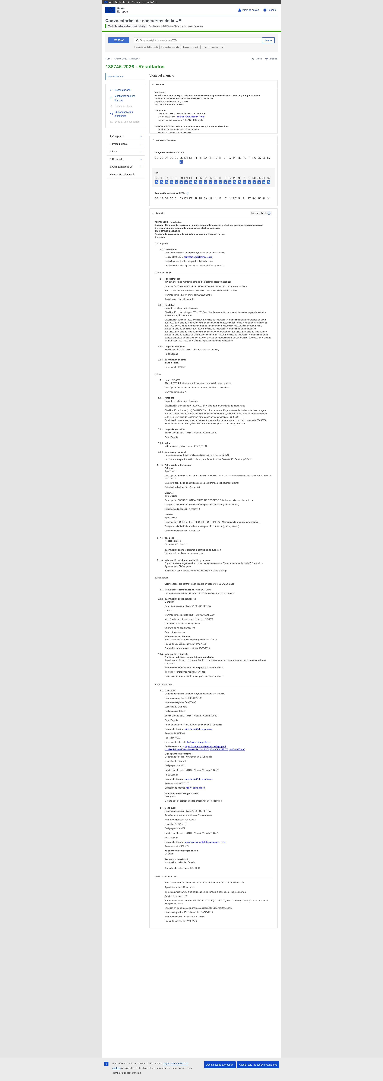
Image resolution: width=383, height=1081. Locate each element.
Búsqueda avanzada (170, 47)
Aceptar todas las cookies (220, 1064)
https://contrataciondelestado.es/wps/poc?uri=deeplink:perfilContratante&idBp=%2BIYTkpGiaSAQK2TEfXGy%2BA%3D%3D (205, 748)
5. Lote (113, 151)
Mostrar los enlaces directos (125, 98)
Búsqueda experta (191, 47)
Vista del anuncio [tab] (115, 76)
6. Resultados (117, 159)
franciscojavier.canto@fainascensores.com (205, 842)
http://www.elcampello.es (198, 742)
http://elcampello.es (195, 787)
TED (107, 59)
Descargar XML (123, 90)
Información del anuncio (122, 174)
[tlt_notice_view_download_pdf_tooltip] (156, 182)
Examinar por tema (212, 47)
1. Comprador (117, 136)
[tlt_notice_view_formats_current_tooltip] (269, 213)
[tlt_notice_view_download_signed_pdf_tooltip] (181, 162)
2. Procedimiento (119, 144)
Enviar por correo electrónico (124, 114)
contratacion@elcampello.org (190, 117)
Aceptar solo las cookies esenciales (258, 1064)
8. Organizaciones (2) (121, 167)
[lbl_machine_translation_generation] (188, 193)
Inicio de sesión (250, 10)
